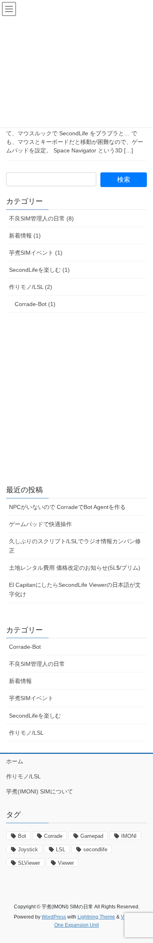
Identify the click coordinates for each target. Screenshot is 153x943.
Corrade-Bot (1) (35, 304)
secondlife (95, 849)
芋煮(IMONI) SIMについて (39, 791)
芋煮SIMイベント (31, 698)
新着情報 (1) (25, 235)
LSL (60, 849)
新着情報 (20, 681)
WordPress (54, 917)
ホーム (14, 761)
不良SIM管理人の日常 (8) (41, 218)
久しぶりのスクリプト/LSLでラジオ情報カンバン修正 (75, 546)
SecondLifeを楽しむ (35, 715)
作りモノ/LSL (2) (30, 287)
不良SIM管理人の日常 (37, 664)
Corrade (53, 836)
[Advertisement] (76, 399)
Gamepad (91, 836)
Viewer (66, 863)
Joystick (28, 849)
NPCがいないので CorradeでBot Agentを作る (67, 507)
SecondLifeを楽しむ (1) (39, 270)
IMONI (129, 836)
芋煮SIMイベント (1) (35, 252)
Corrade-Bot (25, 646)
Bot (22, 836)
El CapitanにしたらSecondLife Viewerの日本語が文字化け (75, 589)
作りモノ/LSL (26, 732)
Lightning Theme (96, 917)
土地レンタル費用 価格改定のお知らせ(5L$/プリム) (74, 567)
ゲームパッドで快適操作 (40, 524)
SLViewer (29, 863)
